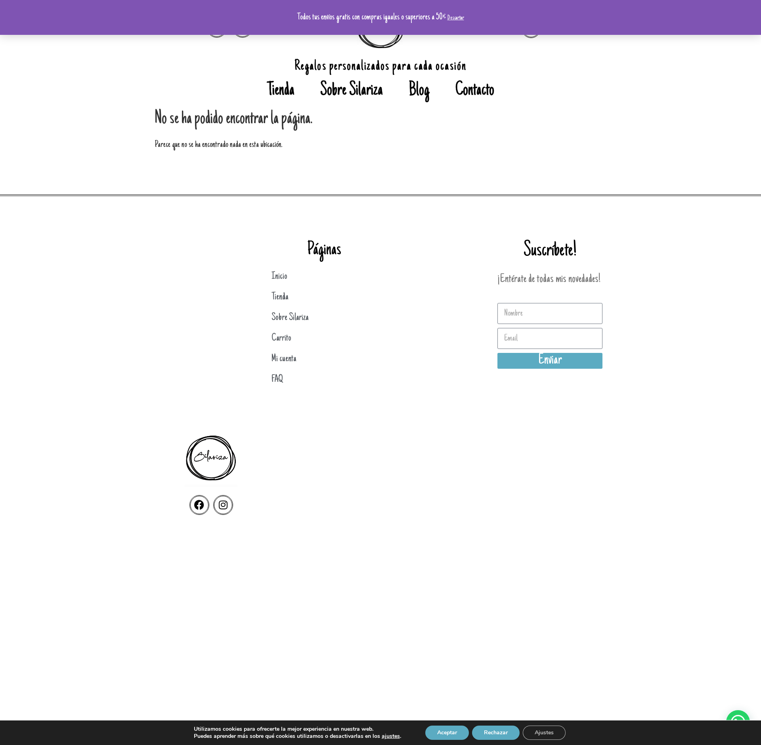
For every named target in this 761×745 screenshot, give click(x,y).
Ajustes (544, 732)
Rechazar (496, 732)
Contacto (474, 91)
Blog (419, 91)
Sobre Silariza (351, 91)
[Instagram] (223, 505)
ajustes (391, 736)
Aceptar (447, 732)
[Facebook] (199, 505)
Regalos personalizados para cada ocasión (380, 66)
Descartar (455, 17)
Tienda (280, 91)
